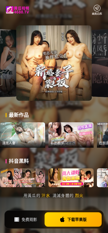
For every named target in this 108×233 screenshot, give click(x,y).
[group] (29, 135)
